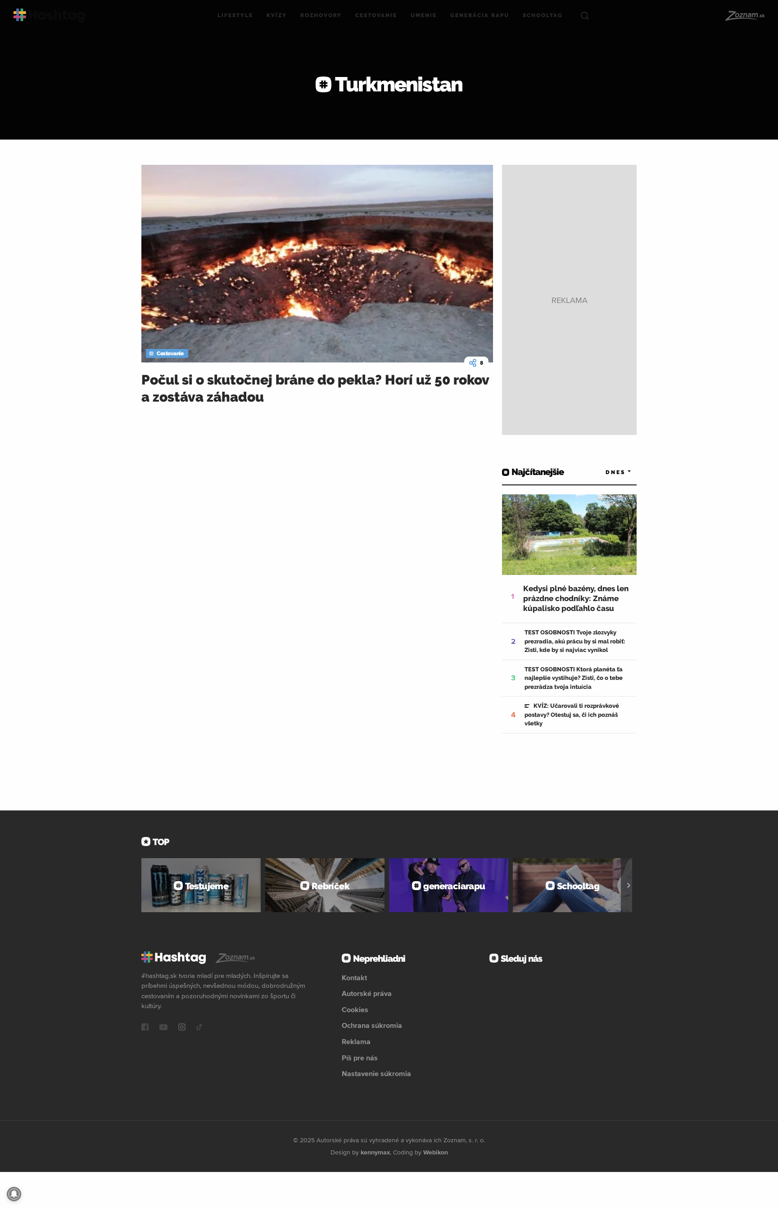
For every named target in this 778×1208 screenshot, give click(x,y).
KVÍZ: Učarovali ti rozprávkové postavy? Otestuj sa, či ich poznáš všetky (572, 714)
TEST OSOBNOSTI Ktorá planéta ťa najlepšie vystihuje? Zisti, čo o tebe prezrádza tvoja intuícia (574, 678)
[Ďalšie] (629, 885)
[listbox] (605, 472)
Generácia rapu (479, 15)
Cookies (355, 1009)
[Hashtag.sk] (49, 16)
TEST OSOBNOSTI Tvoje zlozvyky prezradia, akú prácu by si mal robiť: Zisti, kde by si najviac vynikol (575, 641)
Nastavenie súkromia (376, 1073)
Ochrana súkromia (372, 1025)
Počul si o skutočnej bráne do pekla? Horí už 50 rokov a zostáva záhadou (315, 388)
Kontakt (354, 977)
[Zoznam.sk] (744, 15)
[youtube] (163, 1028)
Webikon (435, 1152)
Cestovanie (376, 15)
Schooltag (543, 15)
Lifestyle (235, 15)
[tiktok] (199, 1028)
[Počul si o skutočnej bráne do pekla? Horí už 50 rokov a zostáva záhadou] (317, 263)
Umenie (424, 15)
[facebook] (145, 1028)
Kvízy (277, 15)
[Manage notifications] (14, 1194)
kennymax (375, 1152)
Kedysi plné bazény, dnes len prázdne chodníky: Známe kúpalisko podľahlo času (576, 598)
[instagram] (181, 1028)
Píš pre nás (360, 1058)
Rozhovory (321, 15)
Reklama (356, 1041)
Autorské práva (367, 993)
